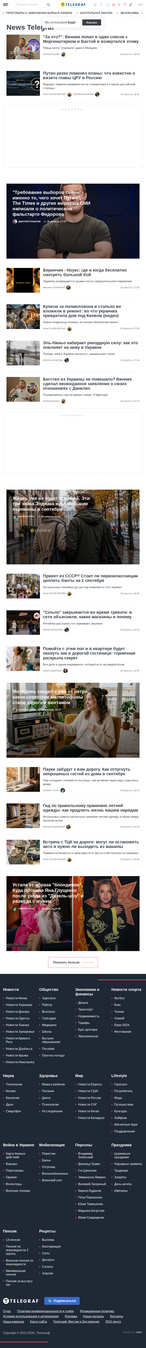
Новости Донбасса (19, 1048)
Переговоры (15, 1170)
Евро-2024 (121, 1025)
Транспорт (85, 1009)
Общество (48, 989)
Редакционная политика (97, 1311)
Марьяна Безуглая (91, 1210)
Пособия (48, 1048)
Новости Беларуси (91, 1117)
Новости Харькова (19, 1004)
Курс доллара (87, 1029)
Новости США (88, 1091)
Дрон (9, 1104)
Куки (71, 22)
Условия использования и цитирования (31, 1316)
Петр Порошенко (90, 1197)
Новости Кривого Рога (18, 1040)
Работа (47, 1004)
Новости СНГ (87, 1104)
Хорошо (91, 22)
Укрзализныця (88, 1036)
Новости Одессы (18, 1018)
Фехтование (122, 1031)
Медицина (49, 1025)
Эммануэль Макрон (92, 1177)
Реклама (71, 1316)
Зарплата (49, 998)
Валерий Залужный (92, 1184)
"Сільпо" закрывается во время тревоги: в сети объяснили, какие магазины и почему (87, 614)
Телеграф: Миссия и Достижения (76, 1321)
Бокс (117, 1004)
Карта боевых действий (15, 1155)
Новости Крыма (17, 1055)
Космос (11, 1091)
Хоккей (119, 1018)
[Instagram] (124, 4)
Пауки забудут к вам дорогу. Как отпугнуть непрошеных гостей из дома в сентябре (86, 771)
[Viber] (101, 4)
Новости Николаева (20, 1062)
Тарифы (84, 1023)
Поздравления (124, 1131)
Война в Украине (18, 1145)
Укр (140, 4)
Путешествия (123, 1104)
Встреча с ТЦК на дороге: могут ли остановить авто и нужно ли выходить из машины (91, 844)
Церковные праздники (122, 1155)
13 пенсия (13, 1239)
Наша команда (13, 1321)
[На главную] (73, 4)
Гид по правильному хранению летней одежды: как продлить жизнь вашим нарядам (90, 808)
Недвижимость (88, 1016)
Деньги (83, 1002)
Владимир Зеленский (85, 1155)
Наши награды (93, 1316)
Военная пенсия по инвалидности (19, 1262)
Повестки (48, 1153)
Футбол (119, 998)
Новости (11, 989)
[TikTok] (130, 5)
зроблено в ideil (132, 1332)
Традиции (121, 1170)
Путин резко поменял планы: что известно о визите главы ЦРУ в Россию (89, 75)
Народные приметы (128, 1164)
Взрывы (11, 1164)
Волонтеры (14, 1184)
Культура (120, 1111)
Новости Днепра (17, 1011)
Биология (12, 1097)
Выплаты (48, 1011)
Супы (46, 1253)
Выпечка (48, 1239)
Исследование (52, 1111)
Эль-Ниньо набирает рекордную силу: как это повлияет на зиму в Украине (90, 345)
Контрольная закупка (96, 12)
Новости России (89, 1097)
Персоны (83, 1145)
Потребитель (123, 1091)
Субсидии (49, 1018)
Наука (8, 1076)
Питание (48, 1091)
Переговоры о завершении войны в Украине (39, 12)
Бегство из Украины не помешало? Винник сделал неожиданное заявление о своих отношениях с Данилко (87, 384)
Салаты (47, 1266)
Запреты (120, 1177)
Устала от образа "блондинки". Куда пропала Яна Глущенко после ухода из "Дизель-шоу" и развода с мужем (48, 893)
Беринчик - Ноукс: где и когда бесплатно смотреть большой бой (85, 272)
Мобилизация (52, 1145)
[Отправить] (48, 5)
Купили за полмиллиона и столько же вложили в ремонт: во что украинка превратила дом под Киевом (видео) (82, 311)
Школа (46, 1031)
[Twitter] (119, 4)
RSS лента (113, 1321)
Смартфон (13, 1111)
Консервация (51, 1246)
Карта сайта (38, 1321)
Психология (50, 1104)
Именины (121, 1190)
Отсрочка (48, 1167)
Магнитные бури (125, 1124)
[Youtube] (114, 5)
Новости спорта (126, 989)
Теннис (119, 1011)
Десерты (48, 1259)
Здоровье (48, 1076)
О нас (7, 1311)
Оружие (11, 1177)
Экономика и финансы (87, 991)
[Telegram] (108, 4)
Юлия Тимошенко (90, 1204)
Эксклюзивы (129, 12)
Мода (118, 1097)
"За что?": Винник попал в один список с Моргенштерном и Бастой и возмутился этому (91, 39)
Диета (46, 1097)
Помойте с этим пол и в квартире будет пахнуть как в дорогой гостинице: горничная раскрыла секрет (89, 653)
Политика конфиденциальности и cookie (45, 1311)
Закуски (47, 1273)
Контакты (116, 1316)
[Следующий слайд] (142, 13)
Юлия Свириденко (91, 1217)
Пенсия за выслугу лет (19, 1282)
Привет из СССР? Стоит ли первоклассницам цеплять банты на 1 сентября (90, 578)
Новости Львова (17, 1025)
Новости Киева (16, 998)
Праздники (121, 1145)
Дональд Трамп (89, 1164)
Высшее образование (51, 1040)
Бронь (46, 1160)
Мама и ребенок (53, 1084)
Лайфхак (120, 1117)
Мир (79, 1076)
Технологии (14, 1084)
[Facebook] (95, 4)
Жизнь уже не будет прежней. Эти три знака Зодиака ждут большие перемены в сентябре (51, 504)
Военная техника (18, 1190)
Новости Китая (88, 1111)
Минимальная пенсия (16, 1272)
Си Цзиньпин (87, 1170)
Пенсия (10, 1231)
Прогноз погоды (53, 1055)
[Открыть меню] (5, 4)
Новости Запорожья (20, 1031)
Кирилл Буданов (89, 1190)
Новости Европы (90, 1084)
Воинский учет (52, 1180)
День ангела (123, 1184)
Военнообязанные (55, 1173)
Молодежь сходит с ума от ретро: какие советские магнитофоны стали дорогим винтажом (51, 697)
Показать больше (66, 962)
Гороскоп (120, 1084)
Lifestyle (119, 1076)
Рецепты (47, 1231)
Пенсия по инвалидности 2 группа (17, 1250)
